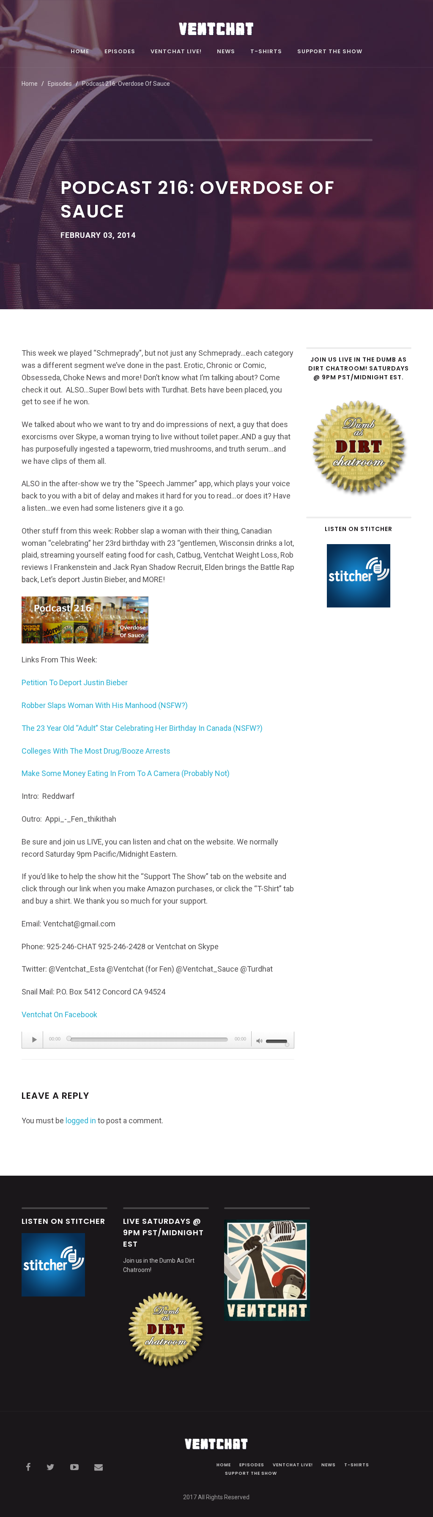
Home (80, 52)
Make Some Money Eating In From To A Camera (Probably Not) (126, 773)
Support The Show (329, 52)
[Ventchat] (216, 24)
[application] (158, 1040)
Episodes (119, 52)
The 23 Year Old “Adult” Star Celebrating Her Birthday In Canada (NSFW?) (142, 728)
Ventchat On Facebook (59, 1014)
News (226, 52)
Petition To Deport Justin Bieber (75, 682)
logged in (81, 1120)
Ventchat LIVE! (176, 52)
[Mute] (259, 1042)
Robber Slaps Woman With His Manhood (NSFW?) (105, 705)
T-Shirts (266, 52)
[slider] (278, 1040)
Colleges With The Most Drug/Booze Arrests (96, 750)
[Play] (34, 1039)
